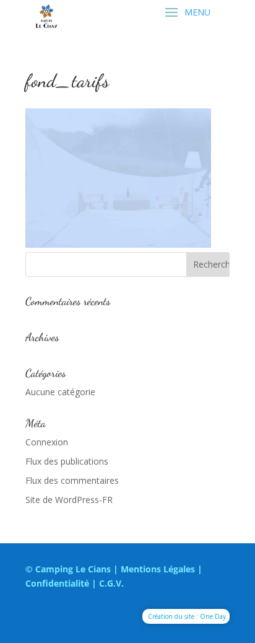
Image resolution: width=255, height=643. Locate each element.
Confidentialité (57, 583)
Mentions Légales (158, 569)
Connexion (46, 442)
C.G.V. (111, 583)
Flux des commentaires (72, 480)
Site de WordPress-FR (69, 499)
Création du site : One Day (187, 616)
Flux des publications (66, 461)
